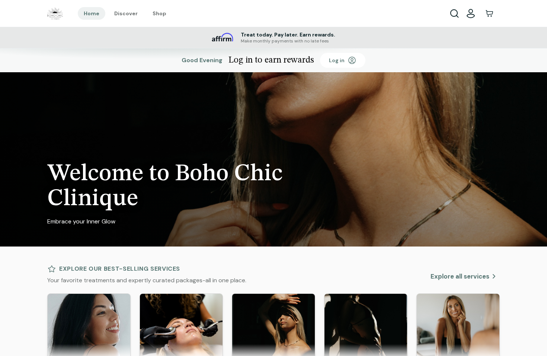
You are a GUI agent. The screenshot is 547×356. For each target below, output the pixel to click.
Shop (159, 13)
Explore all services (460, 276)
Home (91, 13)
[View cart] (489, 13)
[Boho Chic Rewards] (55, 13)
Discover (126, 13)
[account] (471, 13)
